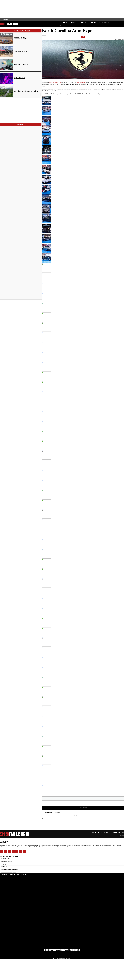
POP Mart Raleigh (20, 38)
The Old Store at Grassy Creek (8, 872)
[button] (60, 25)
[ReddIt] (90, 798)
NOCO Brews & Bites (21, 51)
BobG (47, 812)
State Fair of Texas (80, 82)
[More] (106, 798)
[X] (75, 798)
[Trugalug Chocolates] (6, 64)
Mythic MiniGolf (19, 78)
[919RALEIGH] (9, 24)
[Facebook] (9, 19)
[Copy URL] (101, 798)
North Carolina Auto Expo (55, 82)
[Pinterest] (80, 798)
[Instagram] (11, 19)
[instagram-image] (10, 137)
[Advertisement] (21, 111)
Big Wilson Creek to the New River (26, 91)
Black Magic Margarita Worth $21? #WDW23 (62, 950)
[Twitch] (18, 19)
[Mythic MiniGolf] (6, 78)
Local (83, 36)
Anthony (44, 35)
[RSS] (23, 19)
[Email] (85, 798)
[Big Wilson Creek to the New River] (6, 91)
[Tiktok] (16, 19)
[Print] (96, 798)
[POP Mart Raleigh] (6, 38)
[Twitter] (13, 19)
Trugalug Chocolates (21, 64)
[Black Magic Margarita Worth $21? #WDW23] (62, 914)
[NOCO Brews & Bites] (6, 51)
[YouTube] (21, 19)
